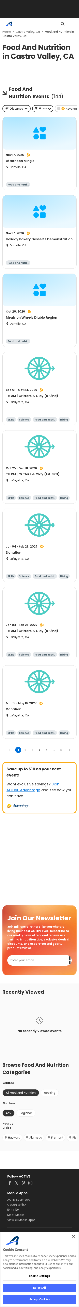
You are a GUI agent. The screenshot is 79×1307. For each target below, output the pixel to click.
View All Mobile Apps (21, 1220)
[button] (42, 108)
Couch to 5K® (16, 1205)
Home (6, 32)
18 (61, 750)
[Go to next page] (69, 750)
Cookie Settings (39, 1276)
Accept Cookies (39, 1299)
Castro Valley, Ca (28, 32)
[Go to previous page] (10, 750)
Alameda (35, 1138)
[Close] (73, 1236)
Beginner (26, 1113)
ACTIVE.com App (19, 1200)
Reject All (39, 1288)
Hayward (14, 1138)
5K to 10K (13, 1210)
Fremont (57, 1138)
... (54, 750)
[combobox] (16, 108)
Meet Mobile (16, 1215)
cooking (49, 1093)
